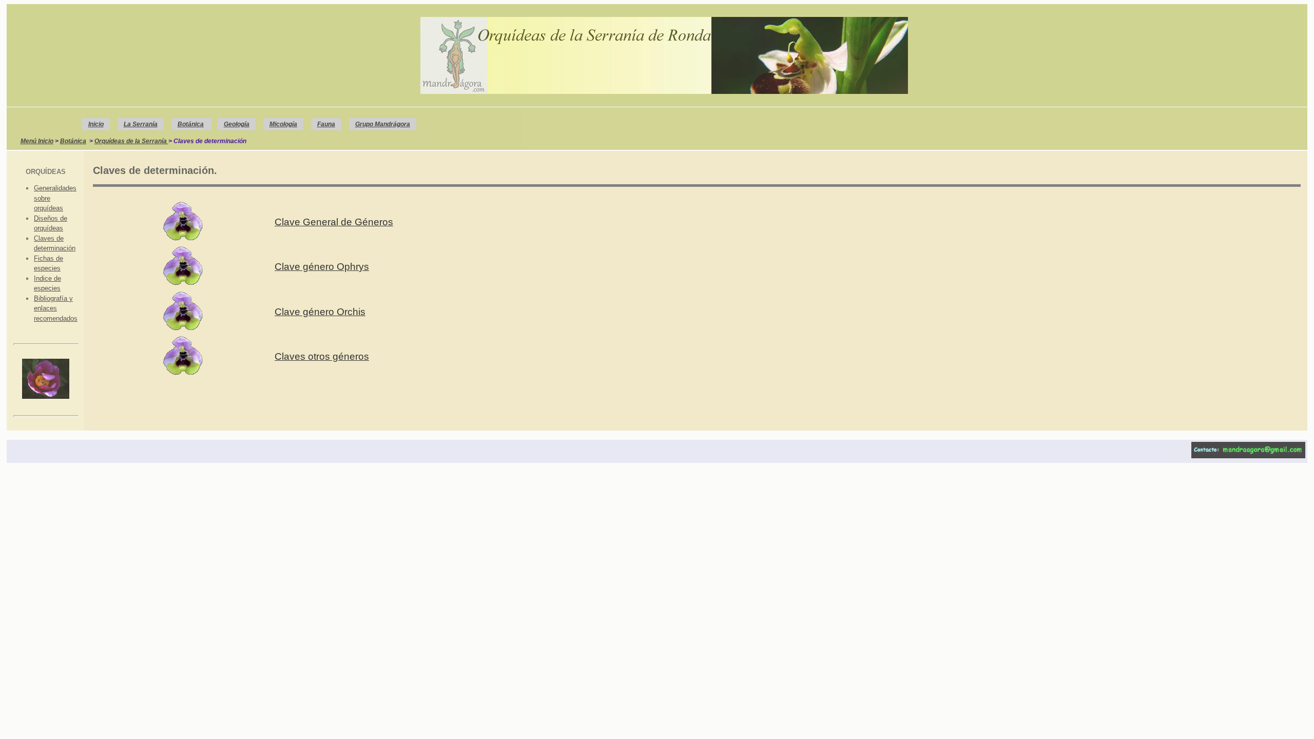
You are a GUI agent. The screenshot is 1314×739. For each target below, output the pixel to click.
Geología (236, 124)
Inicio (96, 124)
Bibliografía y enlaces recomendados (56, 308)
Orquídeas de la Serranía (131, 141)
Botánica (191, 124)
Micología (283, 124)
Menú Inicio (37, 141)
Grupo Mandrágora (382, 124)
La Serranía (141, 124)
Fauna (326, 124)
